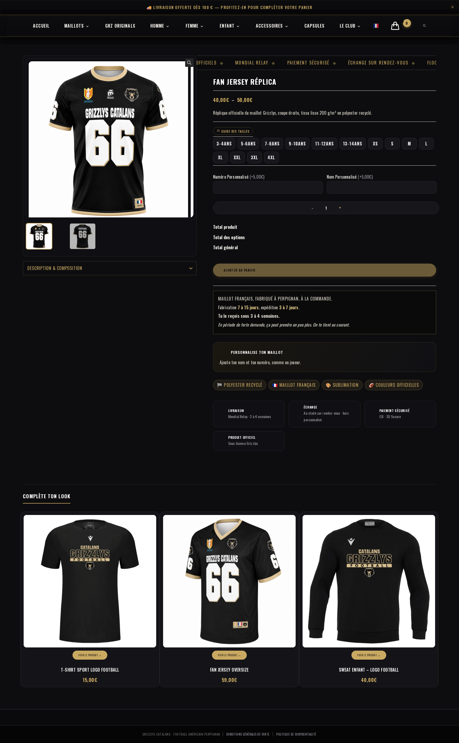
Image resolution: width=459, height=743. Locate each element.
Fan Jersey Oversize (229, 670)
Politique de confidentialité (296, 734)
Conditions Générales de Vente (248, 734)
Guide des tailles (235, 131)
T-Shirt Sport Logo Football (90, 670)
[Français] (376, 26)
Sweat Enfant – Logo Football (369, 670)
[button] (189, 62)
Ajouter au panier (239, 270)
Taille (235, 131)
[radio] (224, 143)
